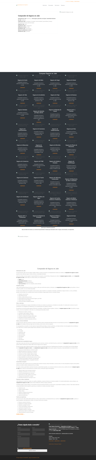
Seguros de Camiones (22, 177)
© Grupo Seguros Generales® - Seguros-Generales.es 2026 (27, 457)
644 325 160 (57, 440)
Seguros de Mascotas (22, 145)
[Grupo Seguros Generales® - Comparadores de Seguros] (24, 5)
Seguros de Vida (22, 95)
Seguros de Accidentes (39, 95)
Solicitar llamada (76, 1)
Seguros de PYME (38, 161)
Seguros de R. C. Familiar (71, 110)
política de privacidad (27, 448)
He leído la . (25, 448)
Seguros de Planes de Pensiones (71, 145)
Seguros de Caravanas (39, 129)
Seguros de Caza (71, 216)
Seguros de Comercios (22, 161)
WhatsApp (72, 1)
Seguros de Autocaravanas (22, 129)
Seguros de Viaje (55, 95)
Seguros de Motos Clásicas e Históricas (71, 198)
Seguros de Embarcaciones (55, 129)
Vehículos (45, 5)
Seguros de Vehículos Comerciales (55, 178)
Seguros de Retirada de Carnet (55, 110)
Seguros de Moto (38, 80)
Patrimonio (57, 5)
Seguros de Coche (22, 80)
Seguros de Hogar (55, 80)
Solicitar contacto (32, 450)
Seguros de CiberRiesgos (71, 162)
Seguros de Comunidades (38, 145)
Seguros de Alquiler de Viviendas (39, 216)
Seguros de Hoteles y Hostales (55, 162)
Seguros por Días (71, 129)
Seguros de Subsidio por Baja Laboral (38, 111)
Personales (50, 5)
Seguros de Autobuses (22, 197)
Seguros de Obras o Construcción (55, 216)
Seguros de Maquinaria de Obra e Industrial (71, 179)
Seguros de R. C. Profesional (22, 216)
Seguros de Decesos (71, 95)
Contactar (59, 444)
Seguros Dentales (22, 110)
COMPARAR (22, 87)
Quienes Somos (51, 444)
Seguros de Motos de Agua (38, 197)
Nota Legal (56, 444)
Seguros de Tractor (39, 177)
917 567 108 (68, 1)
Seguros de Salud (71, 80)
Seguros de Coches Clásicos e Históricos (55, 198)
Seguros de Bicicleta (55, 145)
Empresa (63, 5)
